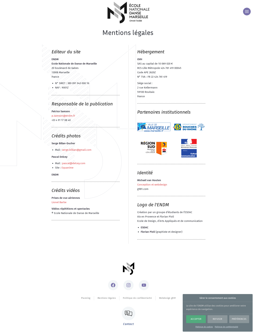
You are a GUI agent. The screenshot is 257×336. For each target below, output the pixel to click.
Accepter (196, 319)
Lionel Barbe (59, 202)
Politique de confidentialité (226, 327)
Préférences (239, 319)
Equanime (67, 167)
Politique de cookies (204, 327)
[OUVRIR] (247, 11)
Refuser (217, 319)
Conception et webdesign (152, 184)
